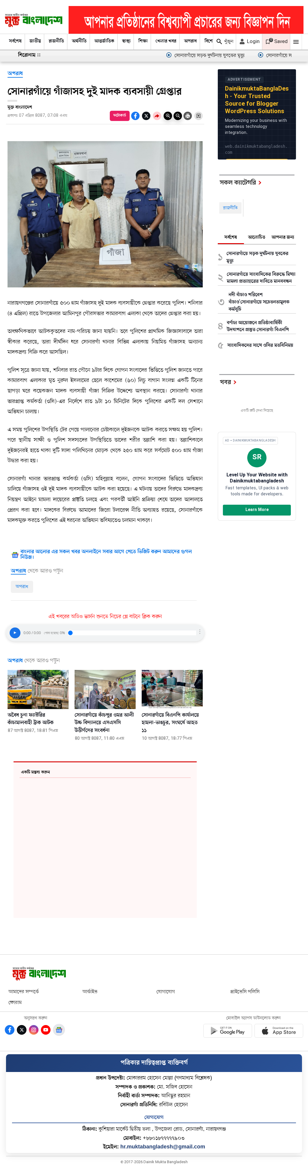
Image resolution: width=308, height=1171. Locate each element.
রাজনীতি (56, 41)
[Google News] (59, 1030)
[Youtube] (46, 1030)
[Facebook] (9, 1030)
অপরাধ (190, 41)
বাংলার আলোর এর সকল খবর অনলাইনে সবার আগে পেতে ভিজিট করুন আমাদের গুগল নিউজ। (106, 555)
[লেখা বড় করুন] (168, 116)
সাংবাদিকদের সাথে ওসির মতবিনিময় (260, 345)
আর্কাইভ (89, 991)
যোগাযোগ (165, 991)
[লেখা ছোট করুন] (178, 116)
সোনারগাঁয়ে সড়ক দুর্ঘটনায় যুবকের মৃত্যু (185, 55)
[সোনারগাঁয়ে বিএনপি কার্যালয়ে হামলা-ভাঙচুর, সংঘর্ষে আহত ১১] (172, 689)
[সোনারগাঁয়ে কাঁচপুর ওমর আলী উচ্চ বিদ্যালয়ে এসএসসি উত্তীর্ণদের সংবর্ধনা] (105, 689)
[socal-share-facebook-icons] (135, 116)
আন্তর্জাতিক (104, 41)
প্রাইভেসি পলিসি (245, 991)
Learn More (257, 510)
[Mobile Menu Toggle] (296, 41)
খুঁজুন (228, 41)
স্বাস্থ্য (126, 41)
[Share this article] (157, 116)
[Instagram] (33, 1030)
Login (253, 41)
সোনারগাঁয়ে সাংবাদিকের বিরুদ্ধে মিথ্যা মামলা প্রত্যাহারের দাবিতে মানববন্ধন (261, 278)
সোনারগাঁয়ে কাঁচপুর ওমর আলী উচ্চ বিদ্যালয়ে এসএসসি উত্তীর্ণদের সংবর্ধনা (104, 723)
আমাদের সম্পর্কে (23, 991)
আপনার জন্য (283, 237)
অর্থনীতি (79, 41)
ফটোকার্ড (119, 115)
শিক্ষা (143, 41)
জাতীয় (35, 41)
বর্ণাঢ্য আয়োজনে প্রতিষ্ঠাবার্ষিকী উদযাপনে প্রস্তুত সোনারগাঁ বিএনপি (258, 326)
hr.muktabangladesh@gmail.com (162, 1147)
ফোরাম (15, 1002)
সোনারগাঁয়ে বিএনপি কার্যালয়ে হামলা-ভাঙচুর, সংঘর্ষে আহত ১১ (170, 723)
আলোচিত (256, 237)
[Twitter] (21, 1030)
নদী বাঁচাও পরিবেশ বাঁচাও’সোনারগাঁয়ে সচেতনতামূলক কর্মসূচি (259, 302)
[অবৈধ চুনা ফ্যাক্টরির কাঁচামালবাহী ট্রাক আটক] (38, 689)
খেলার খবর (166, 41)
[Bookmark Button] (198, 116)
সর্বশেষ (15, 41)
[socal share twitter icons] (146, 116)
